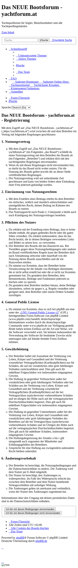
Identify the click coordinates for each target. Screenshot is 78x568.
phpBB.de (41, 540)
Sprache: (6, 107)
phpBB (20, 537)
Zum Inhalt (7, 32)
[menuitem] (31, 55)
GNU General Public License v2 (39, 312)
